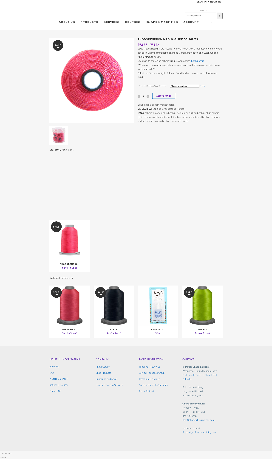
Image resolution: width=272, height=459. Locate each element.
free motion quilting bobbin (190, 113)
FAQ (51, 372)
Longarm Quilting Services (109, 385)
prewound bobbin (180, 121)
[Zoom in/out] (1, 453)
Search (203, 10)
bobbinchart (197, 61)
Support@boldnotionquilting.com (199, 432)
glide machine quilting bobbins (154, 117)
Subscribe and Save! (106, 379)
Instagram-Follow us (149, 379)
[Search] (220, 16)
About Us (54, 366)
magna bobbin (162, 121)
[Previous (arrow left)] (1, 457)
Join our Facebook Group (152, 373)
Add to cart (163, 96)
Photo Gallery (103, 367)
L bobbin (175, 117)
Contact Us (55, 391)
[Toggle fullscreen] (4, 453)
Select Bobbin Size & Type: (153, 86)
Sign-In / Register (210, 1)
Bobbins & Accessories (164, 109)
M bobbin (205, 117)
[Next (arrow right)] (4, 457)
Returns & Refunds (58, 385)
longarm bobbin (190, 117)
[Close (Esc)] (10, 453)
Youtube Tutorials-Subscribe (153, 385)
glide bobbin (212, 113)
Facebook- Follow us (149, 367)
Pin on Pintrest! (147, 391)
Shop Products (103, 373)
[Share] (7, 453)
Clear (202, 86)
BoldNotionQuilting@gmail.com (198, 420)
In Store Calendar (58, 379)
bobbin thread (152, 113)
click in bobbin (168, 113)
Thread (180, 109)
